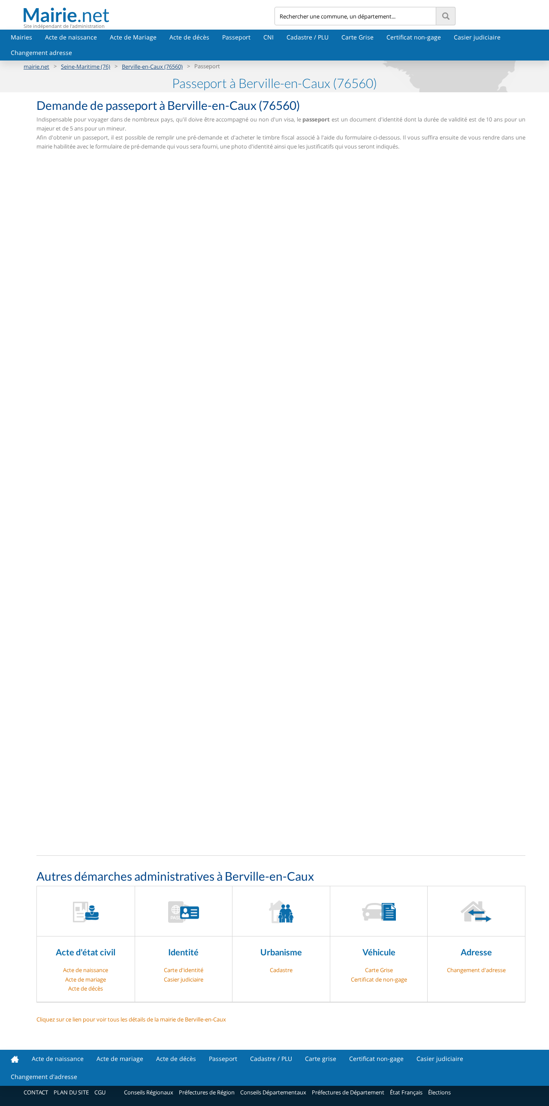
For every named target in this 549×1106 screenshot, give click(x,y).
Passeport (236, 37)
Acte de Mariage (133, 37)
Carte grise (320, 1058)
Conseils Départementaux (273, 1092)
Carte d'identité (183, 970)
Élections (439, 1092)
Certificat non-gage (413, 37)
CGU (100, 1092)
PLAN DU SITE (71, 1092)
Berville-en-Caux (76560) (152, 66)
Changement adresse (41, 52)
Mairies (21, 37)
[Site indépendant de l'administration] (149, 14)
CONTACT (36, 1092)
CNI (268, 37)
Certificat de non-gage (379, 979)
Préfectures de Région (207, 1092)
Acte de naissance (71, 37)
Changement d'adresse (476, 970)
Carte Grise (357, 37)
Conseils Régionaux (148, 1092)
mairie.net (36, 66)
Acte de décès (189, 37)
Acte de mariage (85, 979)
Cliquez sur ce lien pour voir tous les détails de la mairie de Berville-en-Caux (131, 1019)
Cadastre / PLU (308, 37)
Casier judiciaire (477, 37)
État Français (406, 1092)
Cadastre (281, 970)
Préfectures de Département (348, 1092)
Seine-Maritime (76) (85, 66)
